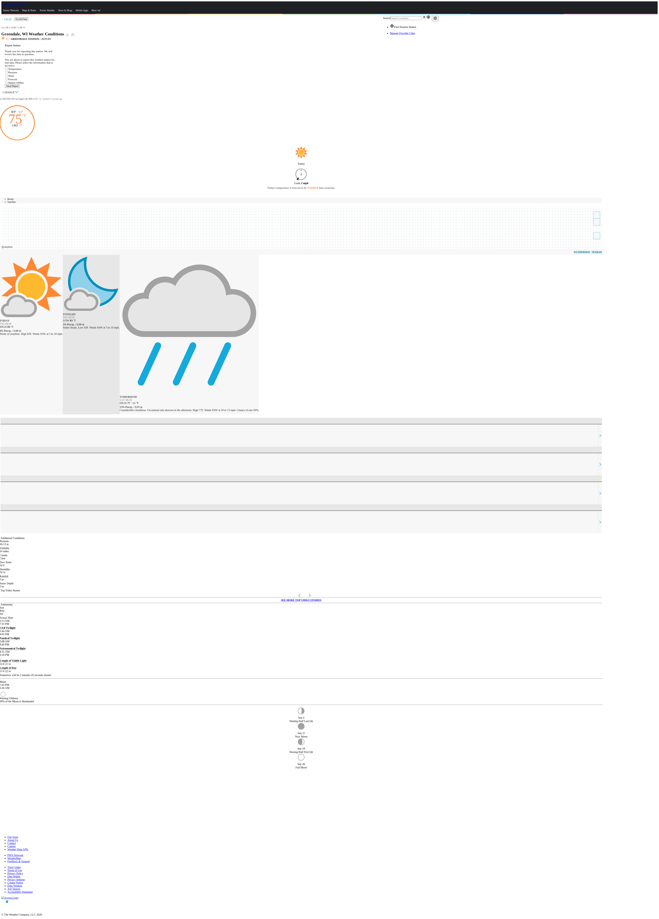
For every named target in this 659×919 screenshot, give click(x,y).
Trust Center (14, 867)
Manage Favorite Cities (402, 33)
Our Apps (12, 837)
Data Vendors (14, 885)
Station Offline (16, 82)
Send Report (12, 86)
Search (386, 18)
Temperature (15, 69)
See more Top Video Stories (301, 600)
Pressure (12, 72)
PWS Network (15, 855)
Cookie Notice (15, 882)
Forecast (12, 79)
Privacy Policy (15, 873)
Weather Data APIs (17, 849)
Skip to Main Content (13, 4)
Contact (11, 843)
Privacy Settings (16, 879)
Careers (11, 846)
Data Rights (13, 876)
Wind (11, 76)
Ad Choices (13, 888)
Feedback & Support (18, 861)
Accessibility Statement (20, 891)
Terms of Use (14, 870)
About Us (12, 840)
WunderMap (582, 252)
